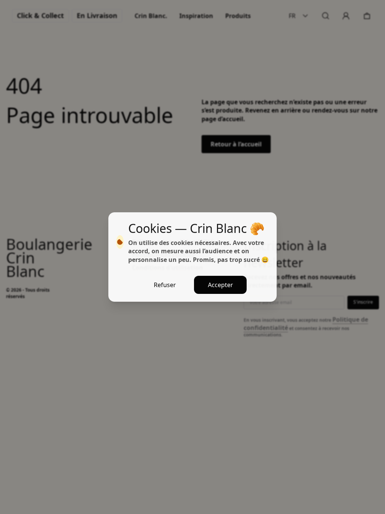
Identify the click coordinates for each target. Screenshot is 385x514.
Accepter (220, 285)
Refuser (165, 285)
